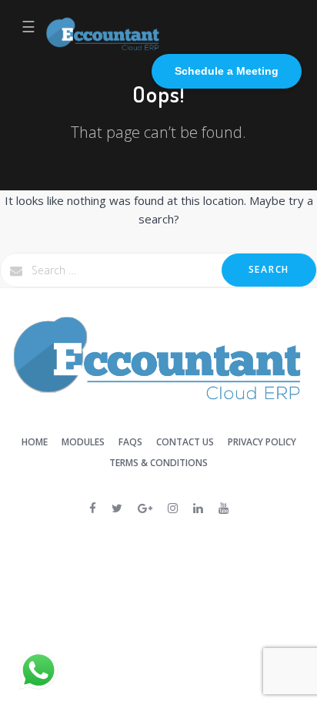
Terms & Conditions (158, 462)
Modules (83, 441)
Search (269, 269)
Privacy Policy (262, 441)
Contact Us (185, 441)
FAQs (130, 441)
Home (35, 441)
